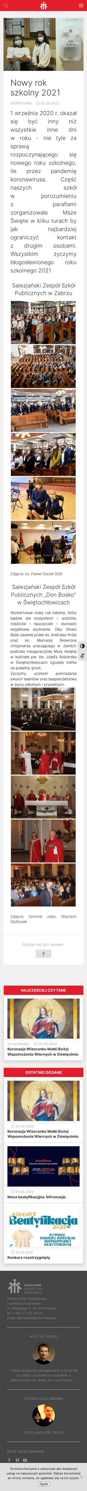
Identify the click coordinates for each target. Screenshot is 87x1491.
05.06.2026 (24, 1192)
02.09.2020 (49, 103)
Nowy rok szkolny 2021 (35, 88)
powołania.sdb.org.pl (43, 1432)
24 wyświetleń (18, 1044)
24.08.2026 (47, 1044)
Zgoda (43, 1484)
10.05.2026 (24, 1252)
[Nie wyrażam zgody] (81, 1477)
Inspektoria (21, 103)
